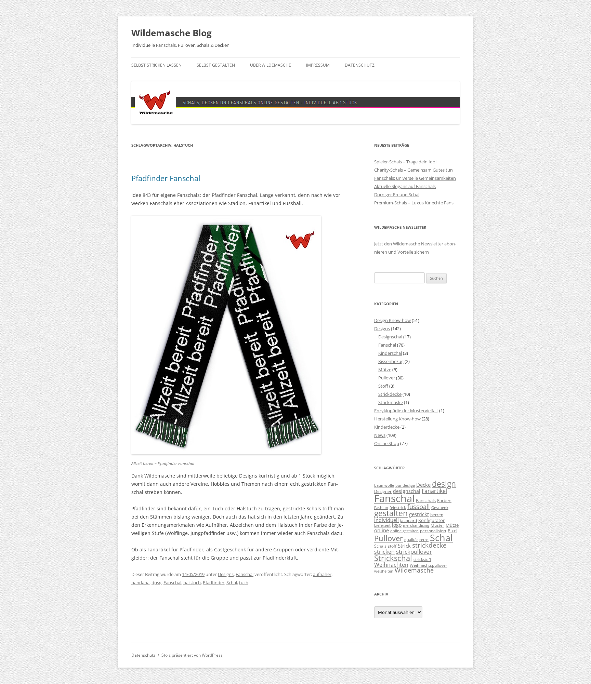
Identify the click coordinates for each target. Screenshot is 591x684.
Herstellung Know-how (397, 419)
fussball (418, 506)
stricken (384, 551)
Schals (380, 546)
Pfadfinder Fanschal (165, 178)
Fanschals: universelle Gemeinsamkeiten (415, 178)
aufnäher (322, 574)
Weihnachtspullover (428, 565)
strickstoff (422, 559)
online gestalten (404, 530)
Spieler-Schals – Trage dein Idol (405, 162)
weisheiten (383, 571)
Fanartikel (434, 491)
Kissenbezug (391, 361)
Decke (423, 484)
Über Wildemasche (270, 65)
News (379, 435)
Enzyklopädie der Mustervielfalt (406, 410)
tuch (243, 582)
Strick (404, 545)
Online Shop (386, 443)
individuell (386, 520)
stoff (392, 546)
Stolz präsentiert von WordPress (192, 655)
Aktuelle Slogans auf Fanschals (405, 186)
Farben (444, 500)
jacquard (408, 520)
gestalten (391, 513)
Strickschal (393, 558)
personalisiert (433, 530)
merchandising (416, 525)
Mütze (384, 369)
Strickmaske (390, 402)
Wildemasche (414, 570)
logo (397, 525)
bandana (140, 582)
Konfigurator (431, 520)
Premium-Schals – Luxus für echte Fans (414, 203)
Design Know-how (392, 320)
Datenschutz (360, 65)
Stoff (383, 386)
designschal (406, 491)
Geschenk (439, 507)
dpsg (156, 582)
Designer (383, 491)
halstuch (192, 582)
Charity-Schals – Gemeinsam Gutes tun (413, 170)
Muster (437, 525)
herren (436, 514)
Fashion (381, 507)
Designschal (390, 337)
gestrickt (419, 514)
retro (424, 539)
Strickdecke (390, 394)
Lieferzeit (382, 525)
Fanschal (244, 574)
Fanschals (426, 500)
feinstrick (398, 507)
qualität (411, 539)
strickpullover (414, 551)
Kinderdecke (386, 427)
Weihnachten (391, 564)
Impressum (318, 65)
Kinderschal (390, 353)
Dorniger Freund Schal (396, 194)
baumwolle (384, 485)
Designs (226, 574)
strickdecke (429, 545)
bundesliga (405, 485)
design (444, 484)
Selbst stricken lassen (156, 65)
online (381, 530)
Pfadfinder (213, 582)
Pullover (386, 378)
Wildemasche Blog (171, 33)
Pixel (452, 530)
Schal (231, 582)
